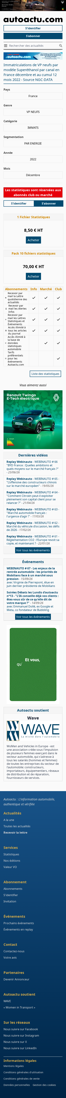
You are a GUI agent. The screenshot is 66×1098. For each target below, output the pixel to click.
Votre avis (10, 957)
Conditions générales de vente (22, 1078)
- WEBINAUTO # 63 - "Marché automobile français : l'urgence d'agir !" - (33, 512)
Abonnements (13, 889)
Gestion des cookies (44, 1085)
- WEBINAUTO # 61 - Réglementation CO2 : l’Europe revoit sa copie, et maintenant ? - (33, 539)
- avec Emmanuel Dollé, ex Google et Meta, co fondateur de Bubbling (33, 601)
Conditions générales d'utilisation (23, 1072)
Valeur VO (10, 867)
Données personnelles (17, 1085)
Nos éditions (12, 861)
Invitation (10, 901)
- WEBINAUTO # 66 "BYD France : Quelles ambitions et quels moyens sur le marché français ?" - (33, 467)
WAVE (7, 1001)
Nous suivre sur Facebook (21, 1029)
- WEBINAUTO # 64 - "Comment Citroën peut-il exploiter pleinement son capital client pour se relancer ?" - (33, 497)
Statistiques (11, 854)
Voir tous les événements (33, 550)
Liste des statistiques (45, 374)
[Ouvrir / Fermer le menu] (6, 45)
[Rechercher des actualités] (60, 45)
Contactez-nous (14, 951)
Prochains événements (19, 923)
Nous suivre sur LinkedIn (20, 1048)
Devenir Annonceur (16, 979)
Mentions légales (14, 1066)
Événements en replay (18, 929)
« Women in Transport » (19, 1007)
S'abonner (33, 36)
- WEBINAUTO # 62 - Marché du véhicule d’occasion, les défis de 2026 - (33, 526)
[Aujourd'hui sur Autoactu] (33, 19)
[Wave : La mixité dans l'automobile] (33, 731)
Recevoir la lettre (15, 832)
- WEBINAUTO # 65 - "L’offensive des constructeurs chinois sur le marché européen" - (33, 482)
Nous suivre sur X (15, 1042)
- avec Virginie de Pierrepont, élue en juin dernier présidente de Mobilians (32, 577)
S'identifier (33, 28)
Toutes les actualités (17, 826)
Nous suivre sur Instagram (21, 1035)
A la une (9, 820)
